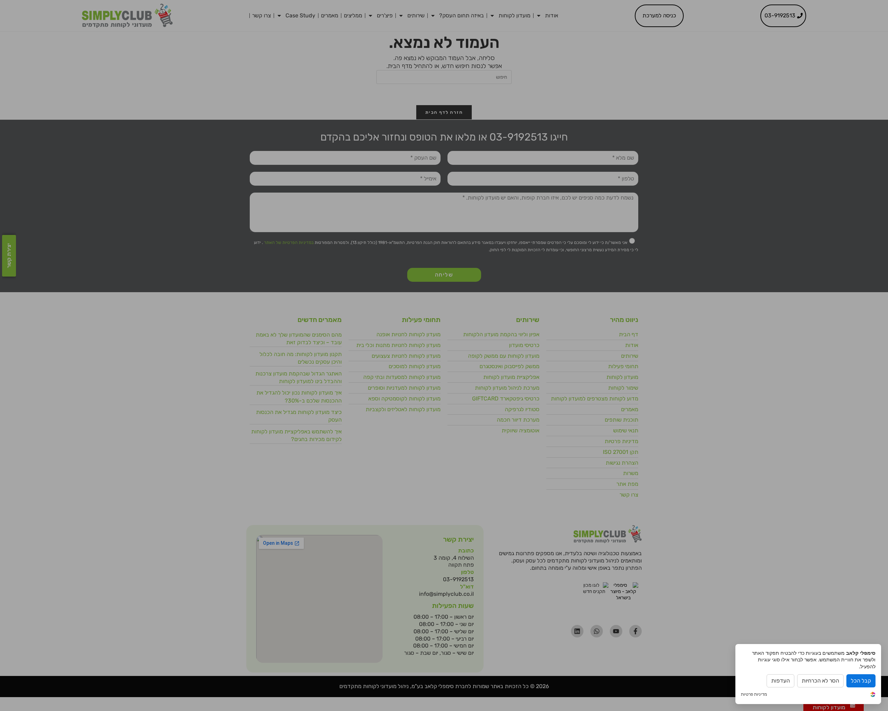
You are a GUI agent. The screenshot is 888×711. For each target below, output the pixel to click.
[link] (873, 695)
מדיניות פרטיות (754, 694)
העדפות (780, 680)
